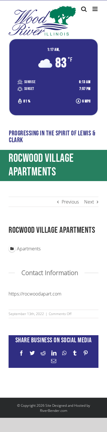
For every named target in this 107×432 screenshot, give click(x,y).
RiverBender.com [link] (53, 410)
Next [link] (89, 202)
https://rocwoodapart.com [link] (35, 294)
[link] (42, 20)
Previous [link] (70, 202)
